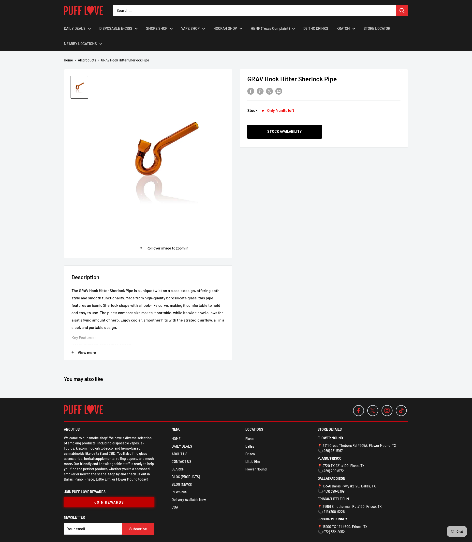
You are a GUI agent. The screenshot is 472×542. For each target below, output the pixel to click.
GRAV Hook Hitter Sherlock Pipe (292, 79)
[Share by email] (278, 91)
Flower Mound (256, 469)
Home (68, 60)
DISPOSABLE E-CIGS (115, 28)
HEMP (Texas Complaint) (270, 28)
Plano (249, 439)
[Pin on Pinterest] (260, 91)
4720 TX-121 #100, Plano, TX (343, 466)
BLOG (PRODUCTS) (186, 477)
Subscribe (138, 528)
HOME (176, 439)
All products (87, 60)
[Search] (402, 10)
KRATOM (343, 28)
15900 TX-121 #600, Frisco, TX (345, 527)
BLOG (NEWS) (182, 484)
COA (175, 507)
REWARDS (179, 492)
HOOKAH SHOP (225, 28)
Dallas (249, 446)
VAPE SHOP (190, 28)
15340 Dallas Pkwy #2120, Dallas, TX (349, 486)
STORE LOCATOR (377, 28)
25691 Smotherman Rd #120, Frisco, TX (352, 506)
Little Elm (252, 461)
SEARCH (178, 469)
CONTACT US (181, 461)
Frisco (250, 454)
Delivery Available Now (189, 500)
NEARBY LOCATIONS (80, 43)
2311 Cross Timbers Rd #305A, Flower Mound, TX (359, 445)
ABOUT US (179, 454)
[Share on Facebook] (250, 91)
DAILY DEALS (75, 28)
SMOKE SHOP (156, 28)
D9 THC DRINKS (315, 28)
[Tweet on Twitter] (269, 91)
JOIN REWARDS (109, 502)
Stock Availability (284, 131)
